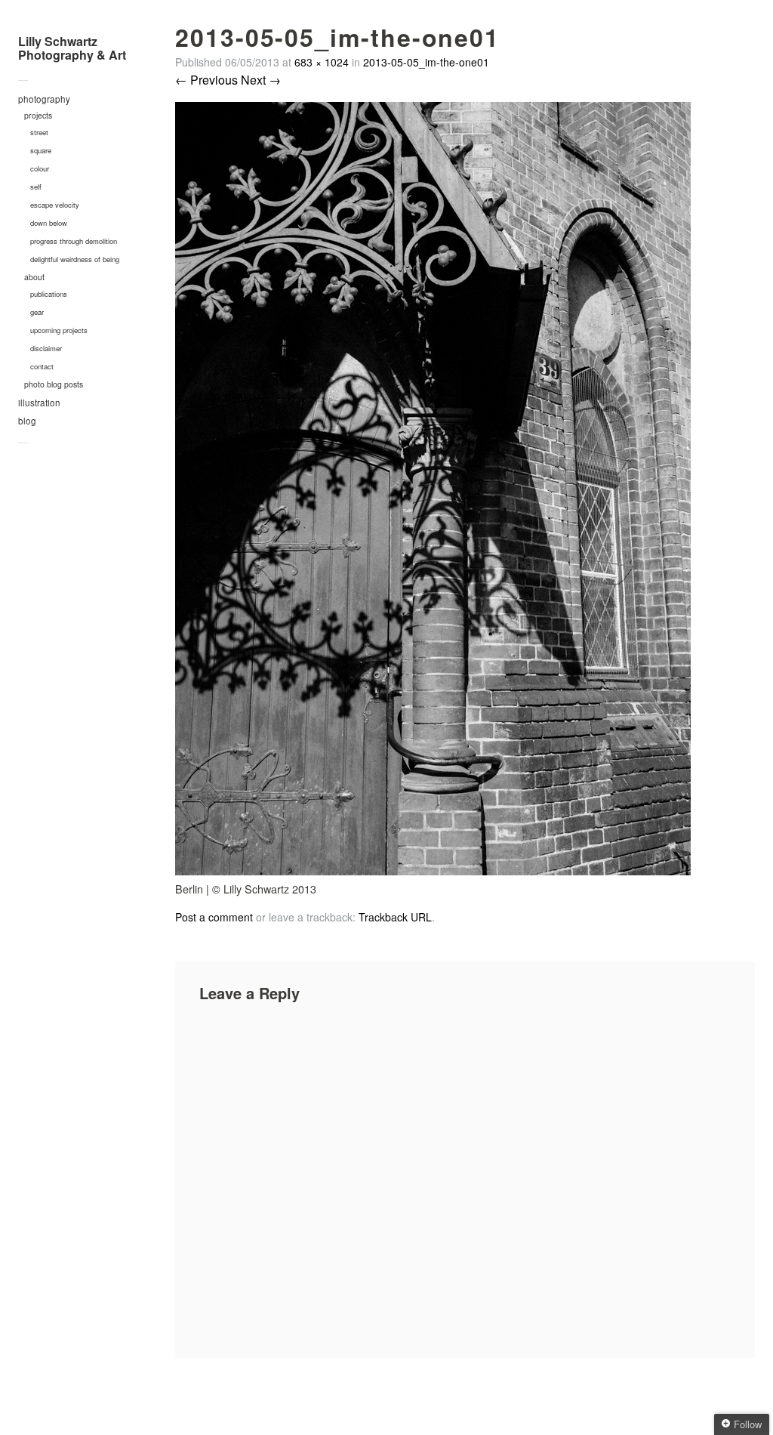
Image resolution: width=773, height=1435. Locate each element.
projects (38, 115)
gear (37, 312)
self (36, 186)
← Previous (206, 79)
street (39, 132)
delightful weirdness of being (74, 259)
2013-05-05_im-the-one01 (426, 61)
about (34, 276)
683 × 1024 (321, 61)
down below (48, 223)
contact (42, 366)
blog (27, 421)
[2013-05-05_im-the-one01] (433, 870)
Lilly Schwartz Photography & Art (72, 48)
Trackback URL (395, 916)
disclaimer (46, 348)
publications (48, 294)
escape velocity (54, 204)
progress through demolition (73, 241)
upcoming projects (59, 330)
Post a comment (214, 916)
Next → (261, 79)
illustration (39, 403)
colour (39, 168)
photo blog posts (53, 384)
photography (44, 99)
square (40, 150)
